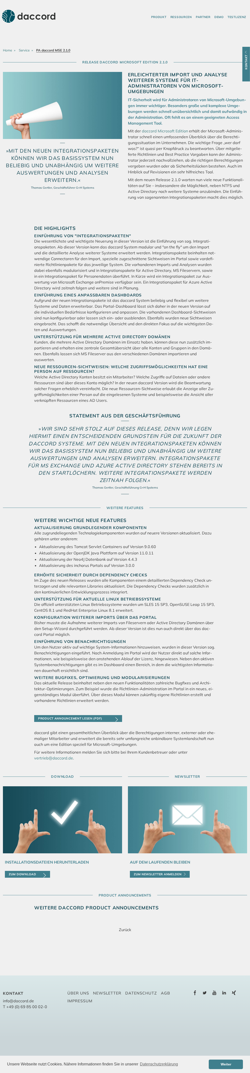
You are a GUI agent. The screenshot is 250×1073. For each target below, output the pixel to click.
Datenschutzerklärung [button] (159, 1064)
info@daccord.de (18, 1000)
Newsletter (107, 993)
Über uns (78, 993)
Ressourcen (181, 17)
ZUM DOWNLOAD (22, 874)
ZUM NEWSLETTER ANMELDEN (158, 874)
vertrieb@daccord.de (53, 758)
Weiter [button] (226, 1064)
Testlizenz (237, 17)
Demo (219, 17)
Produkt (159, 17)
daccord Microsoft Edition (165, 130)
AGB (165, 993)
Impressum (80, 1000)
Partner (203, 17)
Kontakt (246, 62)
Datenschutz (141, 993)
